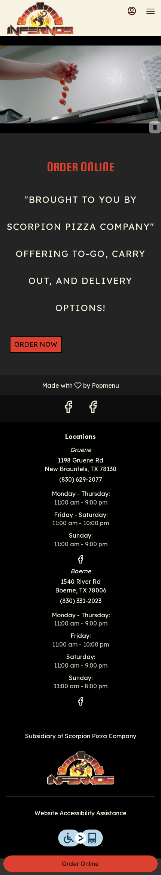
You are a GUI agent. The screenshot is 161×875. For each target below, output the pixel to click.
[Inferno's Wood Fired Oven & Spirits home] (39, 19)
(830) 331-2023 (80, 600)
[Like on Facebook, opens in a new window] (68, 408)
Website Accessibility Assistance (80, 813)
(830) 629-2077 (80, 479)
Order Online (80, 863)
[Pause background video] (155, 127)
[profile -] (131, 10)
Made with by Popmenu (62, 385)
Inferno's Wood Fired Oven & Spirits (80, 768)
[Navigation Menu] (150, 11)
